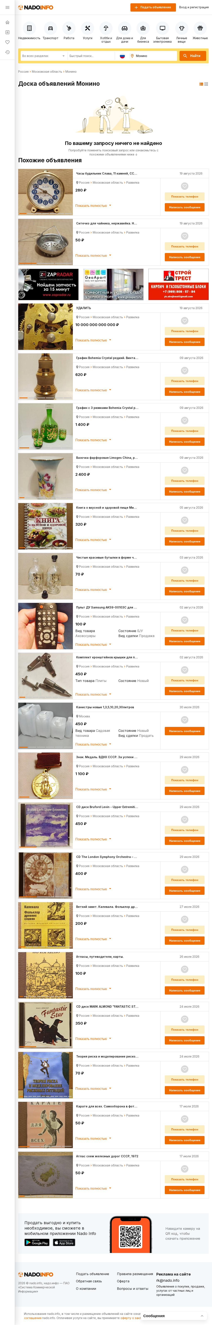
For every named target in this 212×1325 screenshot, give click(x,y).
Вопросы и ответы (132, 1288)
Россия (23, 71)
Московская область (47, 71)
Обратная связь (89, 1281)
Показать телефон (184, 196)
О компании (86, 1288)
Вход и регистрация (194, 7)
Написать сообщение (184, 207)
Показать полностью (91, 205)
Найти (195, 56)
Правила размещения (135, 1274)
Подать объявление (92, 1274)
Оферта (123, 1281)
